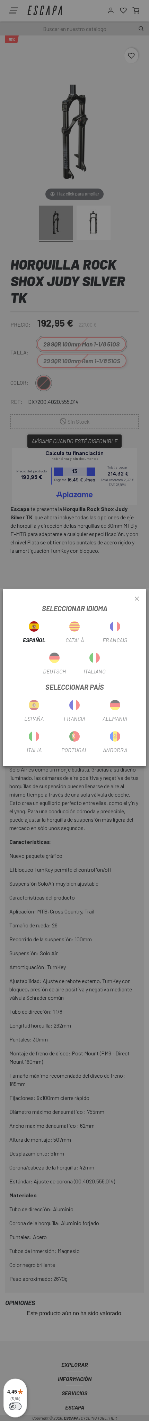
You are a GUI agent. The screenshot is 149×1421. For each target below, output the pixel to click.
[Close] (136, 599)
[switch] (15, 1406)
